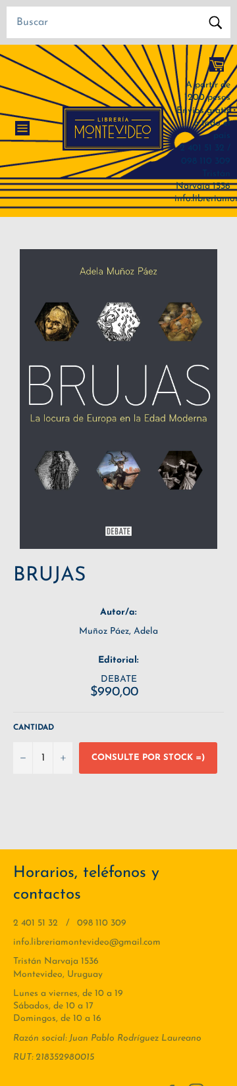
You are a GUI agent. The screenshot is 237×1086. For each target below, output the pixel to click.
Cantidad (33, 728)
